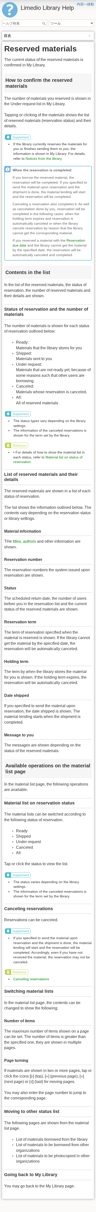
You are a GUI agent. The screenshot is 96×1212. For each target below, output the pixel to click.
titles (17, 541)
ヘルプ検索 (44, 23)
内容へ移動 (85, 4)
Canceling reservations (31, 979)
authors (29, 541)
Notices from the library (44, 159)
